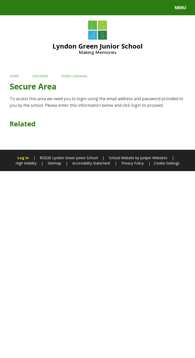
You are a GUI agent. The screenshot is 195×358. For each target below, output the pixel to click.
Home (14, 76)
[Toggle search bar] (10, 7)
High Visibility (26, 163)
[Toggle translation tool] (23, 7)
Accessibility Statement (91, 163)
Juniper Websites (153, 157)
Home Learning (74, 76)
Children (40, 76)
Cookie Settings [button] (167, 163)
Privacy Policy (132, 163)
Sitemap (54, 163)
